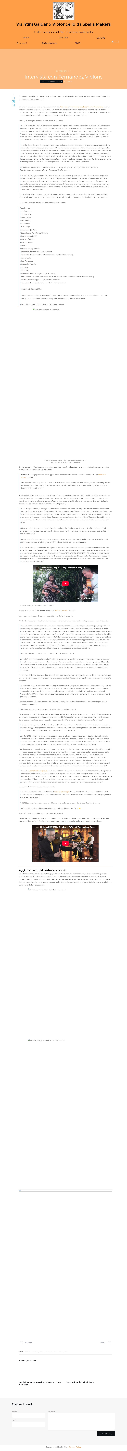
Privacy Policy (75, 1447)
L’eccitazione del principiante (89, 1376)
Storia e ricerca (55, 81)
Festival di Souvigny (62, 792)
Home (26, 37)
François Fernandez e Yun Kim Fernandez (86, 107)
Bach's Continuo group (38, 771)
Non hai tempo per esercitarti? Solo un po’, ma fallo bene (41, 1376)
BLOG (77, 43)
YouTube (64, 107)
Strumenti (22, 43)
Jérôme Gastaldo (61, 610)
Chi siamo (63, 37)
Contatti (101, 38)
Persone (44, 81)
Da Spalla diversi (49, 43)
